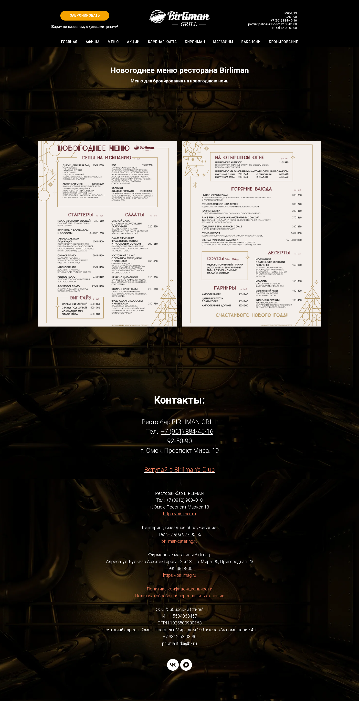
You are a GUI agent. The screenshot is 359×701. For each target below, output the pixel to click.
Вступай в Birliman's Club (179, 469)
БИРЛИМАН (195, 42)
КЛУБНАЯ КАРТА (162, 42)
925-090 (291, 17)
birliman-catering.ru (179, 541)
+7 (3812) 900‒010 (184, 500)
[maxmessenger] (186, 665)
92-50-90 (179, 441)
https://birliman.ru (179, 513)
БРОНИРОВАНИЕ (283, 42)
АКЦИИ (133, 42)
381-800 (184, 568)
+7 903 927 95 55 (184, 534)
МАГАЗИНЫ (223, 42)
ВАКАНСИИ (251, 42)
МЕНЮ (113, 42)
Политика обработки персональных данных (179, 595)
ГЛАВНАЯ (69, 42)
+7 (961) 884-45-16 (284, 20)
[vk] (173, 665)
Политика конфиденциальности (179, 588)
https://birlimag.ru (179, 575)
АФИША (93, 42)
